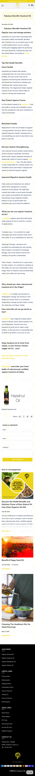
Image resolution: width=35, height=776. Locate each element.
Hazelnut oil (6, 294)
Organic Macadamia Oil (9, 662)
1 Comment (14, 564)
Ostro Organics (18, 771)
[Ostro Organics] (17, 6)
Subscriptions (6, 716)
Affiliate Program (7, 731)
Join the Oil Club (7, 727)
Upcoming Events (7, 724)
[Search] (29, 5)
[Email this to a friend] (31, 416)
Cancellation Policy (7, 687)
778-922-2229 (8, 747)
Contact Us (5, 694)
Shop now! (6, 366)
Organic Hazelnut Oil (8, 658)
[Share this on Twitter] (19, 416)
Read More (6, 531)
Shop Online (5, 713)
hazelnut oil (25, 104)
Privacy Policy (6, 676)
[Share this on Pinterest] (27, 416)
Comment (6, 447)
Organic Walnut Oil (7, 665)
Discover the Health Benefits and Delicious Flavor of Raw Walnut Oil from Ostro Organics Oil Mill (17, 504)
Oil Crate (4, 720)
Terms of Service (7, 691)
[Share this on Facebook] (23, 416)
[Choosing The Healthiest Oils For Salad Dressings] (17, 598)
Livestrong (6, 218)
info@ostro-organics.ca (12, 744)
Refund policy (6, 680)
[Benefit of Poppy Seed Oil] (17, 547)
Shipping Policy (6, 684)
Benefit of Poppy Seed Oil (13, 560)
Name (5, 429)
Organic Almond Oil (8, 654)
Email (5, 438)
